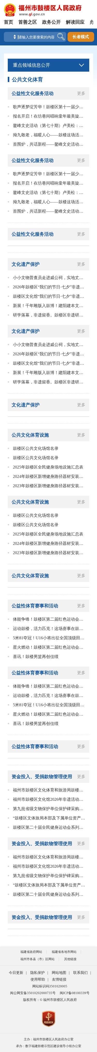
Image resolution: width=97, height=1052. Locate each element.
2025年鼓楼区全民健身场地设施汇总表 (48, 467)
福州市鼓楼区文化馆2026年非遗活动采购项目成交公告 (49, 799)
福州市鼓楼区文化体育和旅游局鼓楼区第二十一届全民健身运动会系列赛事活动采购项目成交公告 (49, 790)
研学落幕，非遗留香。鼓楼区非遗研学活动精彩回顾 (49, 315)
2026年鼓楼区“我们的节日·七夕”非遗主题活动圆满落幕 (49, 287)
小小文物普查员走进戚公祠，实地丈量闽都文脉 (49, 277)
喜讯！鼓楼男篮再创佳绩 (35, 656)
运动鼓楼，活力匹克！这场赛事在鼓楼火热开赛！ (49, 628)
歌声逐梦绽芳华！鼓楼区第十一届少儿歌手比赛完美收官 (49, 107)
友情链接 (59, 979)
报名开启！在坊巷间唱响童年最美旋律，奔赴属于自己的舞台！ (49, 116)
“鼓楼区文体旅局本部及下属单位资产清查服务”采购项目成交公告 (49, 818)
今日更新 (16, 973)
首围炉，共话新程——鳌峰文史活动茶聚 (49, 144)
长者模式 (80, 37)
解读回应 (75, 22)
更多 (81, 93)
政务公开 (51, 22)
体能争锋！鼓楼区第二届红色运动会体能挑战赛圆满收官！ (49, 619)
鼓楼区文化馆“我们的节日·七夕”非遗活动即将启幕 (49, 296)
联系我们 (80, 973)
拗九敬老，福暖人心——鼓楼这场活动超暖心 (49, 135)
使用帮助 (38, 979)
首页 (8, 22)
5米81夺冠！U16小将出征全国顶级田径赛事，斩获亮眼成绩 (49, 638)
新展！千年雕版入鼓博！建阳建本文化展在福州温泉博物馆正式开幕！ (49, 305)
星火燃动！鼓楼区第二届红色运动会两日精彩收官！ (49, 647)
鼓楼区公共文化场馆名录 (35, 448)
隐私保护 (37, 973)
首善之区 (27, 22)
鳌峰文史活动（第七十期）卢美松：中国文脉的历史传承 (49, 125)
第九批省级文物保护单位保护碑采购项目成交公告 (49, 808)
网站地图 (59, 973)
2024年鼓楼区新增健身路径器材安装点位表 (49, 476)
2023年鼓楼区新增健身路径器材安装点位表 (49, 486)
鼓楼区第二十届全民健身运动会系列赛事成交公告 (49, 827)
